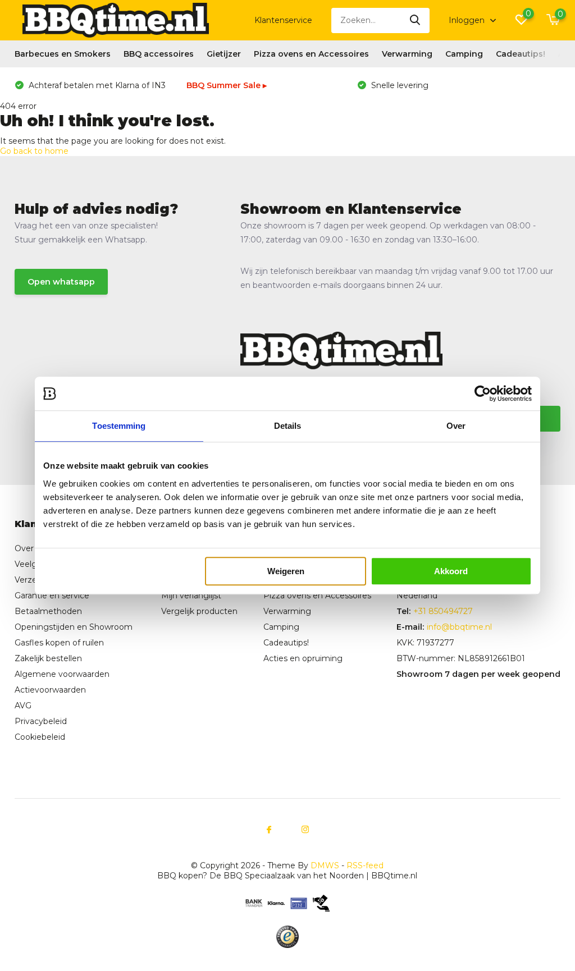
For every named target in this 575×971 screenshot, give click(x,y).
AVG (23, 705)
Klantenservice (283, 20)
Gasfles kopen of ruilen (59, 643)
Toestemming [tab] (118, 425)
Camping (464, 54)
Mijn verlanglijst (191, 595)
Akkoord (451, 571)
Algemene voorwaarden (62, 674)
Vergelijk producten (199, 611)
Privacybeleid (41, 721)
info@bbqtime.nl (459, 627)
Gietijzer (224, 54)
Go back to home (34, 151)
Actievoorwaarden (50, 690)
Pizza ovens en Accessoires (311, 54)
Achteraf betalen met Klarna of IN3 (96, 85)
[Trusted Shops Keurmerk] (287, 937)
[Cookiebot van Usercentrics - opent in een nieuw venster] (482, 393)
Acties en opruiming (303, 658)
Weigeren (285, 571)
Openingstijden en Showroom (74, 627)
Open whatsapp (61, 282)
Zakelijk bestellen (48, 658)
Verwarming (407, 54)
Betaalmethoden (48, 611)
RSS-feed (365, 865)
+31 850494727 (443, 611)
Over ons (32, 548)
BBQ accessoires (159, 54)
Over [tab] (456, 425)
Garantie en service (52, 595)
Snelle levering (398, 85)
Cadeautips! (520, 54)
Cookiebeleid (40, 737)
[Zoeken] (415, 20)
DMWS (325, 865)
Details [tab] (288, 425)
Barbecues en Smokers (63, 54)
